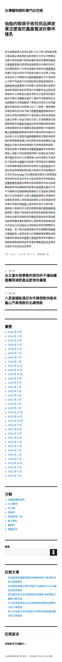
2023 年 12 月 (15, 463)
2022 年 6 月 (15, 471)
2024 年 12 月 (15, 412)
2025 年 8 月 (15, 382)
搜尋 (7, 546)
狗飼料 (11, 512)
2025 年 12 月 (15, 365)
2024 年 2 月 (15, 454)
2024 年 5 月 (15, 441)
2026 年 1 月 (14, 361)
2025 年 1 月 (14, 408)
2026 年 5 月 (15, 344)
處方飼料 (12, 520)
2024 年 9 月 (15, 425)
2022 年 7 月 (15, 467)
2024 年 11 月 (15, 416)
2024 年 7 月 (15, 433)
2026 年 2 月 (15, 357)
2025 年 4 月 (15, 395)
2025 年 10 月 (15, 374)
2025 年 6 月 (15, 391)
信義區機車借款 (16, 499)
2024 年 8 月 (15, 429)
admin (12, 254)
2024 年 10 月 (15, 420)
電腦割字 (12, 529)
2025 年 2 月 (14, 403)
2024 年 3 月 (15, 450)
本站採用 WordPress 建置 (41, 656)
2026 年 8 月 (15, 331)
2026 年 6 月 (15, 340)
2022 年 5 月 (15, 475)
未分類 (11, 508)
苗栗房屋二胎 (43, 254)
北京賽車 (12, 503)
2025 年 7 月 (14, 386)
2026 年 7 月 (15, 336)
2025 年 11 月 (15, 370)
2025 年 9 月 (15, 378)
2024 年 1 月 (14, 458)
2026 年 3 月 (15, 353)
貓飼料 (11, 525)
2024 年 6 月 (15, 437)
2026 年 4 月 (15, 348)
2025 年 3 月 (14, 399)
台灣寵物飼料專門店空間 (24, 10)
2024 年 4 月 (15, 446)
